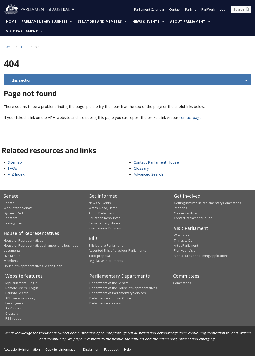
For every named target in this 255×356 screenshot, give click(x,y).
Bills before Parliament (106, 245)
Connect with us (186, 213)
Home (11, 21)
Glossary (141, 168)
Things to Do (183, 240)
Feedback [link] (111, 349)
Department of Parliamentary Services (117, 293)
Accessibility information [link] (22, 349)
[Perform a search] (247, 9)
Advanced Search (148, 174)
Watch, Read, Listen (103, 208)
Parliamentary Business (44, 21)
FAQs (12, 168)
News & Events (145, 21)
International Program (105, 228)
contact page (190, 117)
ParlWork (208, 9)
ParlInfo (191, 9)
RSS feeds (13, 318)
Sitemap (15, 162)
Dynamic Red (13, 213)
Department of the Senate (108, 283)
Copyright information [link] (61, 349)
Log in (224, 9)
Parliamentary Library (104, 223)
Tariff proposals (100, 255)
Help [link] (127, 349)
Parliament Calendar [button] (149, 9)
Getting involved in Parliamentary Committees (207, 203)
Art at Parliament (186, 245)
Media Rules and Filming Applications (201, 255)
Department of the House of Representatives (123, 288)
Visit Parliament (22, 31)
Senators (10, 218)
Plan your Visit (184, 250)
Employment (14, 303)
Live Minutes (13, 255)
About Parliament (187, 21)
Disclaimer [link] (91, 349)
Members (11, 260)
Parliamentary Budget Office (110, 298)
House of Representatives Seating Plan (33, 266)
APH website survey (20, 298)
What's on (181, 235)
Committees (182, 283)
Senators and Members (100, 21)
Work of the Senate (18, 208)
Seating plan (13, 223)
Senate (9, 203)
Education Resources (104, 218)
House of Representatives (23, 240)
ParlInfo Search (16, 293)
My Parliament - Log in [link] (21, 283)
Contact (174, 9)
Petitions (180, 208)
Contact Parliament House (156, 162)
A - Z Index (13, 308)
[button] (127, 80)
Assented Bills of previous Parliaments (117, 250)
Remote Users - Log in (21, 288)
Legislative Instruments (106, 260)
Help (23, 47)
